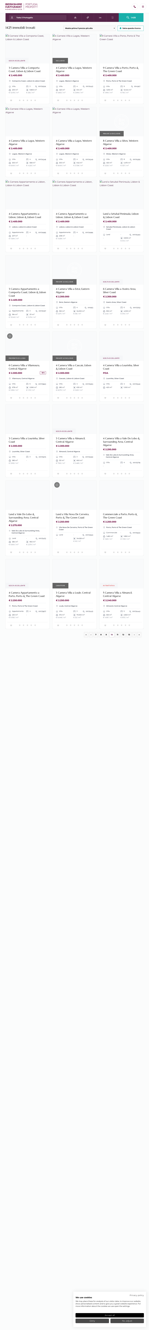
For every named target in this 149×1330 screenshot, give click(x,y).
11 (117, 635)
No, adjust (127, 1321)
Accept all (110, 1315)
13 (129, 635)
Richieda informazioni (34, 60)
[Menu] (143, 6)
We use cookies (84, 1297)
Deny (92, 1321)
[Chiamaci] (135, 6)
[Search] (131, 16)
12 (123, 635)
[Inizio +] (22, 6)
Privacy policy (137, 1295)
